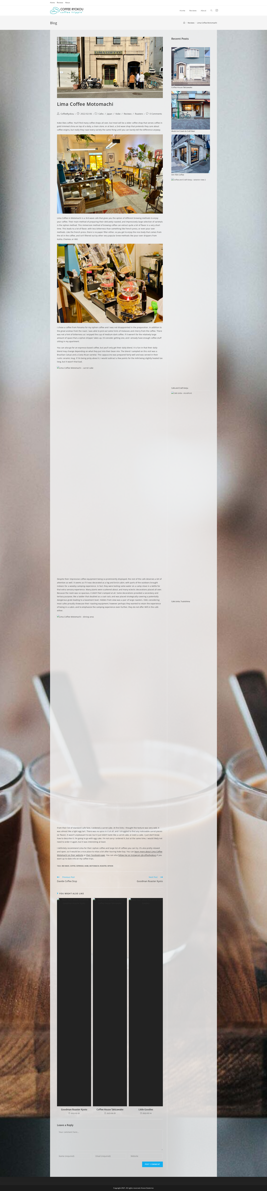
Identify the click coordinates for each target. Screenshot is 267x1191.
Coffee (73, 866)
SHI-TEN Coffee (177, 174)
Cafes (101, 113)
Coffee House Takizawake (110, 1109)
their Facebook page (95, 855)
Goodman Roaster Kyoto (74, 1109)
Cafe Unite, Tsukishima (180, 601)
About (67, 2)
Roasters (139, 113)
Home (52, 2)
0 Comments (156, 113)
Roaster (103, 866)
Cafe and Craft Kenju (179, 388)
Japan (109, 113)
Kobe (118, 113)
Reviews (60, 2)
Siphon (110, 866)
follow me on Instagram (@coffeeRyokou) (137, 855)
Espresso (80, 866)
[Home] (184, 23)
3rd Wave (65, 866)
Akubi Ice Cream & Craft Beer (183, 131)
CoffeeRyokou (67, 113)
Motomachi (94, 866)
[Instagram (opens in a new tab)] (217, 10)
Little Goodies (146, 1109)
